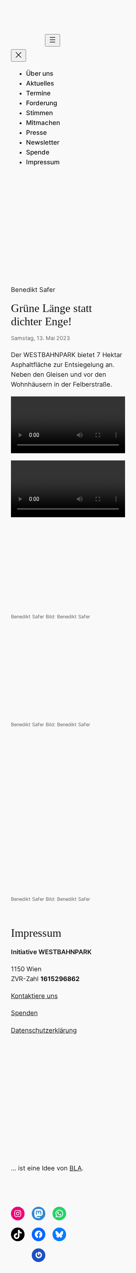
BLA (76, 1168)
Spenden (24, 1013)
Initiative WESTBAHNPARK (51, 952)
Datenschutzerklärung (44, 1030)
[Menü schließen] (18, 55)
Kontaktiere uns (34, 996)
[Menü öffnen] (52, 40)
